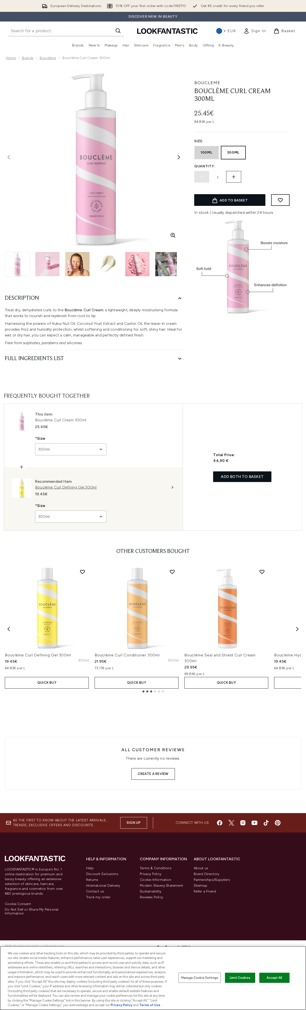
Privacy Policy (150, 874)
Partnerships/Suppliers (212, 880)
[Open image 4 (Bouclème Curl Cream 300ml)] (107, 264)
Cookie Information (155, 880)
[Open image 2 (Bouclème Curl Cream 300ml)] (47, 264)
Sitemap (200, 886)
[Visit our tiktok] (266, 823)
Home (11, 58)
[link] (255, 31)
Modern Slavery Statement (161, 886)
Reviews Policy (151, 897)
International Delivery (103, 886)
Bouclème (48, 58)
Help (90, 868)
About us (201, 868)
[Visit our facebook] (219, 823)
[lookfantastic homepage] (167, 31)
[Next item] (297, 629)
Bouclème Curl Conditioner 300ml (127, 655)
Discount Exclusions (102, 874)
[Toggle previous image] (9, 157)
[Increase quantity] (233, 177)
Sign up (134, 823)
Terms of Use (149, 1005)
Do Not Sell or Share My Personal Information (31, 911)
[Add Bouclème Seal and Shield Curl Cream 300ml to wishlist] (262, 572)
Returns (92, 880)
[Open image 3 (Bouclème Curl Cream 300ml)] (77, 264)
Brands (27, 58)
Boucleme (207, 82)
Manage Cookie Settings (199, 978)
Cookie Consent (18, 904)
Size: (199, 141)
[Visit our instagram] (243, 823)
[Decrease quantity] (201, 177)
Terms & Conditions (156, 868)
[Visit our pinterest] (278, 823)
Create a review (153, 774)
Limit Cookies (240, 978)
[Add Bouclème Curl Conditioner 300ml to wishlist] (172, 572)
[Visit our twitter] (231, 823)
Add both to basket (242, 476)
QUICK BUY (46, 683)
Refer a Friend (205, 891)
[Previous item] (9, 629)
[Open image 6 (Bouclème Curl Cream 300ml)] (167, 264)
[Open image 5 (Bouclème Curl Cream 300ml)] (137, 264)
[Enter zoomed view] (173, 235)
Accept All (274, 978)
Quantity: (204, 166)
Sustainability (150, 891)
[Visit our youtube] (254, 823)
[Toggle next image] (179, 157)
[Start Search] (118, 30)
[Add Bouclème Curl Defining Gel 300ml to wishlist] (82, 572)
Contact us (95, 891)
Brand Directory (206, 874)
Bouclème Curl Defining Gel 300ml (38, 655)
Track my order (98, 897)
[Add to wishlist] (280, 200)
